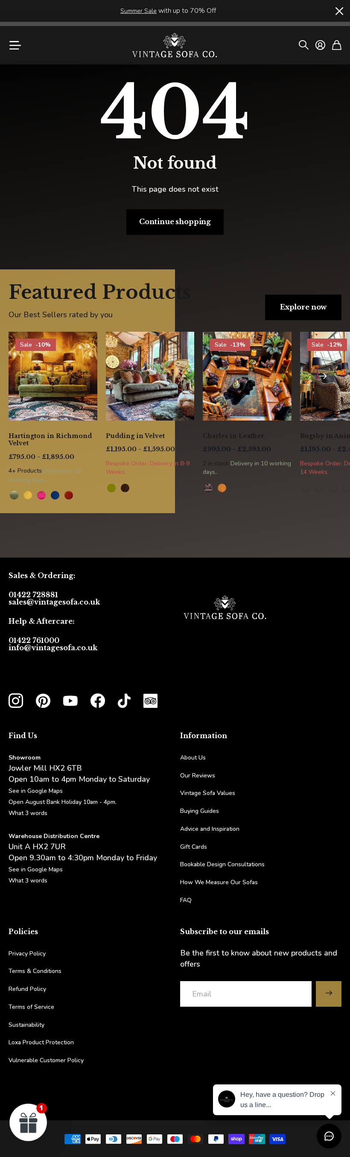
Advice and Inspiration (209, 829)
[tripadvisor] (150, 701)
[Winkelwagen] (336, 45)
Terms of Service (31, 1007)
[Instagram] (16, 700)
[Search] (304, 45)
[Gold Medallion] (27, 495)
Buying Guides (199, 811)
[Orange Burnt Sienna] (68, 495)
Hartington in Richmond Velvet (50, 439)
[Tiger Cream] (332, 488)
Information (203, 735)
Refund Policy (27, 989)
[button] (323, 376)
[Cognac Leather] (222, 488)
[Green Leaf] (14, 495)
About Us (193, 758)
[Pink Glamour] (41, 495)
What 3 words (28, 813)
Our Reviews (197, 775)
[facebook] (97, 701)
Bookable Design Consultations (222, 864)
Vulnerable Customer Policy (46, 1060)
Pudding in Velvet (135, 436)
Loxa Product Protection (41, 1042)
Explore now (303, 307)
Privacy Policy (27, 954)
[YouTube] (70, 701)
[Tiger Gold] (319, 488)
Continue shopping (175, 221)
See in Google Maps (36, 869)
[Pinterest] (43, 701)
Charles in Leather (233, 436)
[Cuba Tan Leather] (208, 488)
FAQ (186, 900)
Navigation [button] (14, 45)
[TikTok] (124, 701)
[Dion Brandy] (125, 488)
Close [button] (338, 11)
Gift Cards (193, 847)
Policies (23, 931)
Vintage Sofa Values (207, 793)
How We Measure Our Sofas (219, 882)
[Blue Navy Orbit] (55, 495)
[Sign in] (320, 45)
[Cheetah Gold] (305, 488)
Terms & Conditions (35, 971)
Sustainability (26, 1025)
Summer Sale (138, 11)
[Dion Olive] (111, 488)
